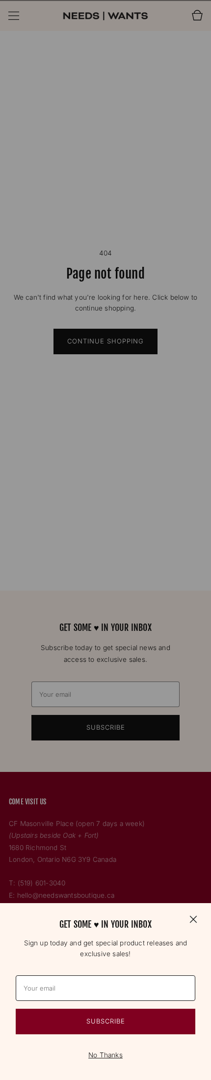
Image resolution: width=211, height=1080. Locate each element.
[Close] (193, 919)
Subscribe (105, 1021)
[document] (105, 991)
